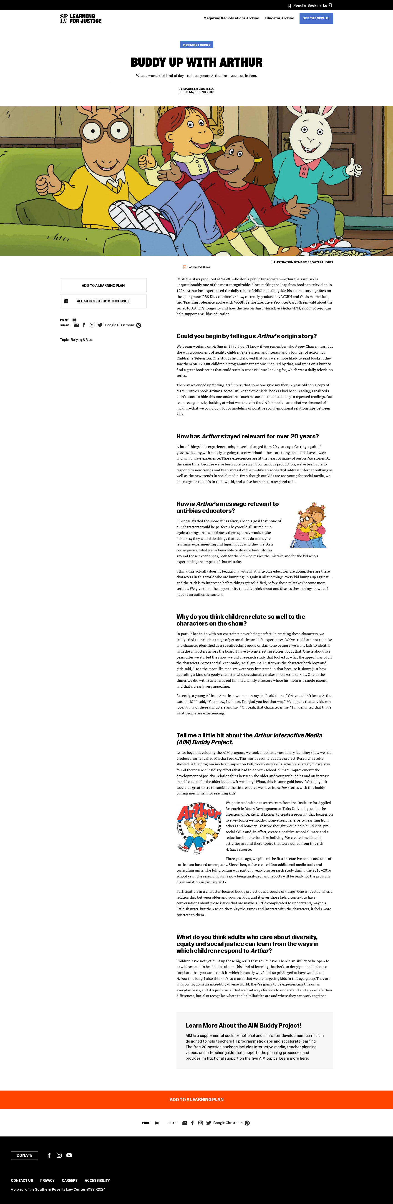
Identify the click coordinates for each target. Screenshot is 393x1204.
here (304, 1058)
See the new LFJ (316, 18)
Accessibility (97, 1180)
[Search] (330, 5)
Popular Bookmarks (310, 5)
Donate (25, 1155)
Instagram (92, 325)
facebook (84, 325)
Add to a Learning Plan (103, 285)
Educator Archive (279, 18)
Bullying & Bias (81, 340)
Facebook (49, 1155)
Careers (70, 1180)
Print (64, 320)
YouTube (69, 1155)
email (76, 325)
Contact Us (22, 1180)
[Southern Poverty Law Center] (64, 18)
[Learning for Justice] (85, 18)
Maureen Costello (198, 89)
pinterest (138, 325)
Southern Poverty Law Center (60, 1189)
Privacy (47, 1180)
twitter (100, 325)
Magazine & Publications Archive (231, 18)
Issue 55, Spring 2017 (196, 92)
